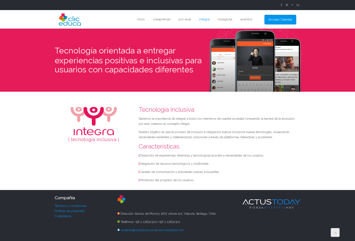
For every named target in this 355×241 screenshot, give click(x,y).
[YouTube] (292, 5)
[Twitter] (287, 5)
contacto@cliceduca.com (138, 230)
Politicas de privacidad (69, 211)
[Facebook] (281, 5)
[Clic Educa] (70, 19)
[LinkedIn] (298, 5)
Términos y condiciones (71, 205)
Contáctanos (63, 216)
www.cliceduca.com (170, 230)
